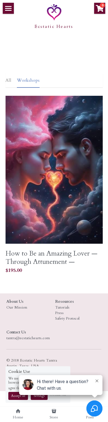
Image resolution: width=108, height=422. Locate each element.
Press (59, 312)
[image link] (54, 12)
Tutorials (62, 307)
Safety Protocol (67, 318)
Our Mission (16, 307)
